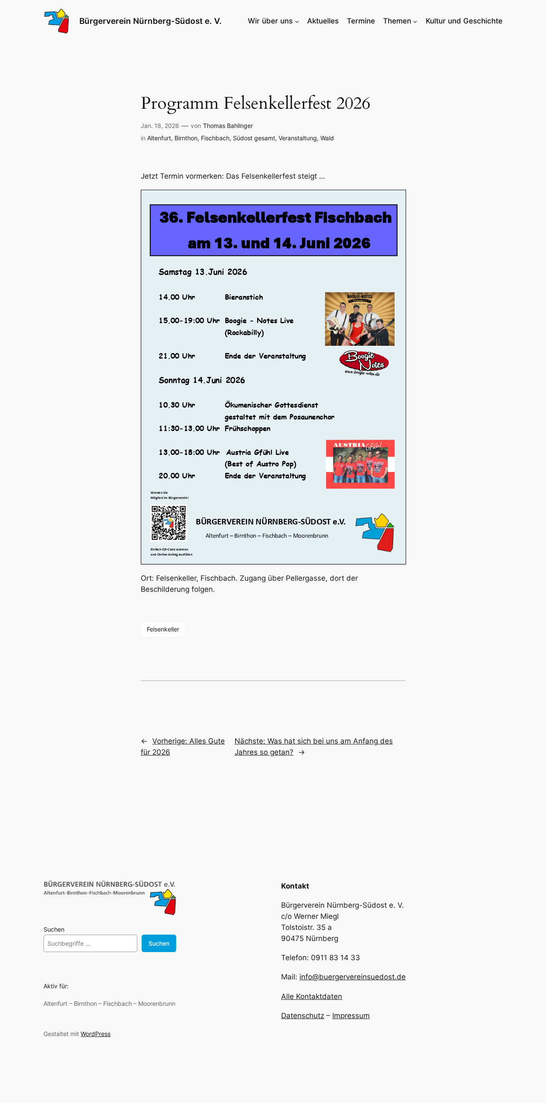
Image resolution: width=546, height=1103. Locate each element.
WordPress (95, 1033)
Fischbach (215, 138)
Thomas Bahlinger (228, 125)
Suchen (54, 929)
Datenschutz (302, 1015)
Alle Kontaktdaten (311, 996)
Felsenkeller (163, 629)
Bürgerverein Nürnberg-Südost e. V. (150, 21)
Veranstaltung (298, 138)
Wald (327, 138)
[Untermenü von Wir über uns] (297, 21)
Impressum (351, 1015)
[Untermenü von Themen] (415, 21)
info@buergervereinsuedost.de (352, 977)
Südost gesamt (254, 138)
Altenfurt (159, 138)
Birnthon (185, 138)
